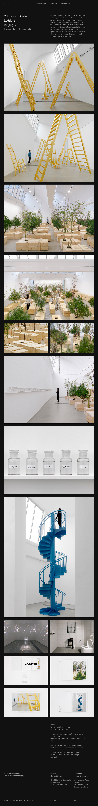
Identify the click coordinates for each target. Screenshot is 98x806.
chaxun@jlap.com (56, 776)
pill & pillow (30, 800)
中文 (75, 800)
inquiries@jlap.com (81, 776)
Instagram (53, 800)
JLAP (7, 4)
